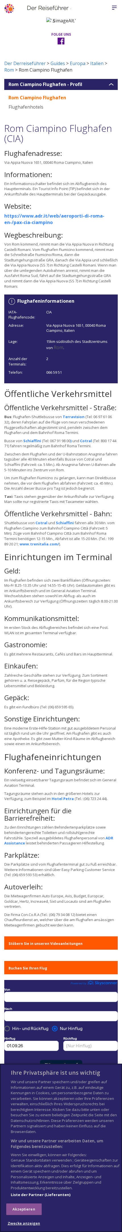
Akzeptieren (23, 1209)
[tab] (61, 84)
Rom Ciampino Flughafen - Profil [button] (45, 84)
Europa (77, 63)
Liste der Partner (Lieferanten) (41, 1194)
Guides (58, 63)
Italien (97, 63)
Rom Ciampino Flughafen (37, 97)
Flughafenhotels (26, 107)
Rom (9, 70)
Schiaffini (32, 440)
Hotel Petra (63, 798)
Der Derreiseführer (25, 63)
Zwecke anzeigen (24, 1223)
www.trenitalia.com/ (39, 544)
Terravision (74, 416)
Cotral (86, 440)
